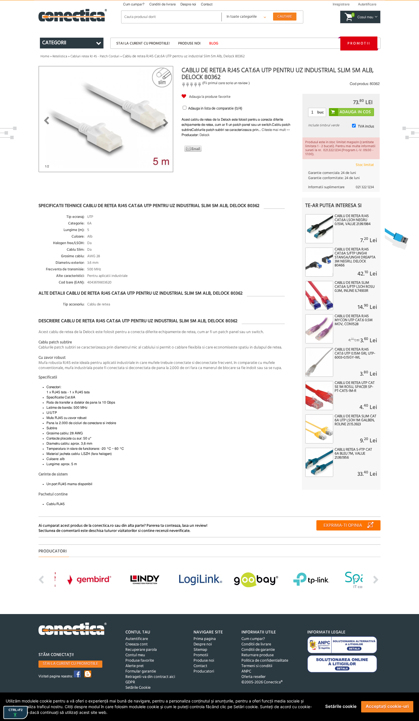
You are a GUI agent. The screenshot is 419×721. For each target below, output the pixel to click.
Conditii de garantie (258, 650)
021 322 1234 (365, 187)
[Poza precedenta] (46, 120)
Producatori (204, 671)
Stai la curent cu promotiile (70, 664)
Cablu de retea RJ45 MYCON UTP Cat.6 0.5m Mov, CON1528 (354, 320)
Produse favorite (139, 660)
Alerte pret (134, 666)
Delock (205, 135)
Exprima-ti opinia (343, 525)
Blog (213, 43)
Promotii (358, 43)
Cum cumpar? (134, 4)
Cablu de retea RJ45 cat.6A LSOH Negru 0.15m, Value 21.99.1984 (353, 220)
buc (320, 112)
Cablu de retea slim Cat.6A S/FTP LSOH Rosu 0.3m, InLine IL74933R (355, 287)
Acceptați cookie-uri (387, 706)
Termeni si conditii (256, 666)
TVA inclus (366, 126)
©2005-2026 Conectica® (261, 682)
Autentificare (136, 639)
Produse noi (189, 43)
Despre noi (188, 4)
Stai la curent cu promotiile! (143, 43)
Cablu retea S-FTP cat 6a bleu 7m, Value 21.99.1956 (353, 454)
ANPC (246, 671)
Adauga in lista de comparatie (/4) (215, 109)
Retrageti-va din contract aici (150, 677)
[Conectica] (72, 630)
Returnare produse (257, 655)
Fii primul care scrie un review (226, 83)
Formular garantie (140, 671)
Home (44, 56)
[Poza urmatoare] (166, 123)
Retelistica (59, 56)
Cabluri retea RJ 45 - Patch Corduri (94, 56)
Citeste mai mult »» (276, 129)
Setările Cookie (137, 687)
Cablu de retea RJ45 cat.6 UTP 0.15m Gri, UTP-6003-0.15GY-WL (355, 354)
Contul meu (135, 655)
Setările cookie (341, 706)
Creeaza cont (136, 644)
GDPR (130, 682)
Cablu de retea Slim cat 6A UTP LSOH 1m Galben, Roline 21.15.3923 (355, 420)
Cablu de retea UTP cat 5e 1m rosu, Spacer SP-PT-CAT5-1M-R (355, 387)
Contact (206, 4)
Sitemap (200, 650)
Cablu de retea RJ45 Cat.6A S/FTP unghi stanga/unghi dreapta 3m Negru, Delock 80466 (355, 258)
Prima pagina (205, 639)
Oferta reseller (253, 677)
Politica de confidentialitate (264, 660)
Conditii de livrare (162, 4)
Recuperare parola (141, 650)
